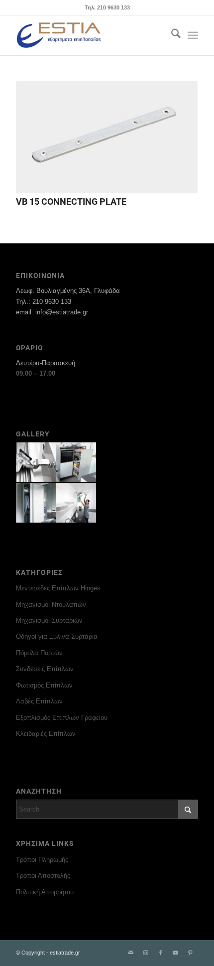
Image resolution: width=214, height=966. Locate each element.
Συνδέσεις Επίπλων (45, 669)
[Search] (171, 35)
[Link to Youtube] (175, 952)
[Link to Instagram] (145, 952)
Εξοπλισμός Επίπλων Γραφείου (61, 717)
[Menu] (193, 35)
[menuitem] (171, 35)
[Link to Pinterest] (190, 952)
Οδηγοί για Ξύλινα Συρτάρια (57, 636)
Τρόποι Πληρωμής (42, 859)
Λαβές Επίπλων (39, 701)
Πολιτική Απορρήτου (45, 892)
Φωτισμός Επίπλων (44, 685)
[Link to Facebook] (160, 952)
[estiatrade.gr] (88, 35)
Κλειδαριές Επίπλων (46, 733)
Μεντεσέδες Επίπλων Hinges (58, 588)
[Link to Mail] (130, 952)
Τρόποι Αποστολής (43, 875)
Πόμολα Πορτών (39, 653)
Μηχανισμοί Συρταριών (49, 620)
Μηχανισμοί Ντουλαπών (51, 604)
